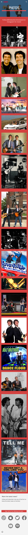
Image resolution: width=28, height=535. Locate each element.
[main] (14, 8)
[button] (1, 2)
